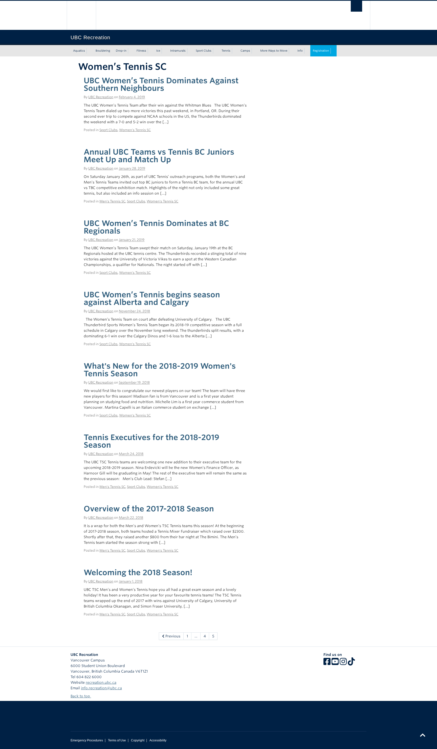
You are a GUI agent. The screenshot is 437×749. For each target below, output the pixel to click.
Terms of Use (117, 740)
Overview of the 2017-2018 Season (149, 508)
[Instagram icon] (343, 663)
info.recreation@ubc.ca (101, 688)
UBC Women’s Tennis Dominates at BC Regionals (156, 227)
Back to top (81, 696)
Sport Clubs (203, 50)
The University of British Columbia (81, 15)
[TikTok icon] (351, 663)
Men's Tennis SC (112, 201)
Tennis (226, 50)
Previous (172, 636)
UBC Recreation (100, 97)
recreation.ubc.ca (101, 682)
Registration (321, 50)
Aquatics (79, 50)
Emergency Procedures (87, 740)
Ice (158, 50)
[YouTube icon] (335, 663)
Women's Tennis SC (135, 130)
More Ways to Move (273, 50)
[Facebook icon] (327, 663)
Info (300, 50)
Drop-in (121, 50)
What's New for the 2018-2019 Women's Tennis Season (160, 369)
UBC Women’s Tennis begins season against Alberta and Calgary (152, 298)
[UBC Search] (356, 6)
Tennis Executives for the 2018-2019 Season (151, 441)
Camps (245, 50)
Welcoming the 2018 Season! (138, 572)
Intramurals (178, 50)
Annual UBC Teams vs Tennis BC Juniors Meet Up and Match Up (159, 155)
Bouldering (103, 50)
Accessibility (157, 740)
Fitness (141, 50)
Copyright (137, 740)
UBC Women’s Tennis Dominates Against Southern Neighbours (161, 84)
